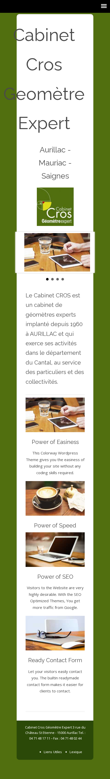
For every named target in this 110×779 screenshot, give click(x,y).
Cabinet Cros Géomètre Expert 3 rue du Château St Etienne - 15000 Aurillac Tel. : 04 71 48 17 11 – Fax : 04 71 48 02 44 (55, 733)
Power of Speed (55, 525)
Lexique (76, 752)
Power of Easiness (55, 442)
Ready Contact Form (55, 660)
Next (87, 252)
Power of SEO (55, 576)
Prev (23, 252)
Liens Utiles (53, 752)
